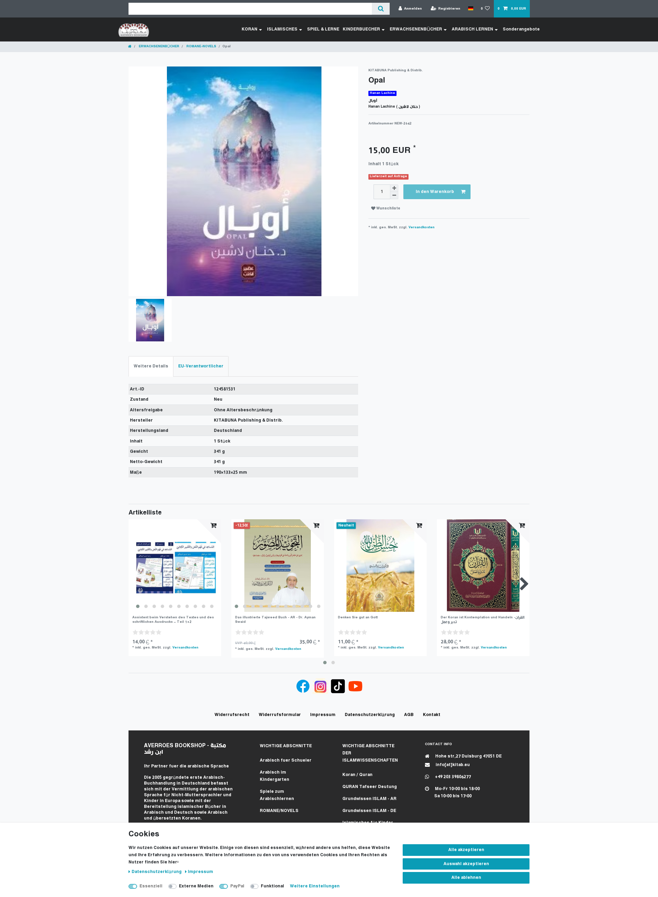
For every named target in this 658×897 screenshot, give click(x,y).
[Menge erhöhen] (394, 188)
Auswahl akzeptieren (466, 863)
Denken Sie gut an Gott (358, 617)
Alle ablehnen (466, 877)
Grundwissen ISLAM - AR (369, 798)
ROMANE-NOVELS (200, 46)
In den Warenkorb (435, 191)
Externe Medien (196, 886)
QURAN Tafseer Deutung (369, 786)
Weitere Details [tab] (151, 366)
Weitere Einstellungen (315, 886)
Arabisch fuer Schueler (286, 760)
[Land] (470, 8)
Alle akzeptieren (466, 849)
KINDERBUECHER (361, 29)
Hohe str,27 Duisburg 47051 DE (468, 756)
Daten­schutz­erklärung (157, 871)
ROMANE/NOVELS (279, 810)
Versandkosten (422, 227)
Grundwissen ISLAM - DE (369, 810)
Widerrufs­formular (280, 714)
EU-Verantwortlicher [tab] (200, 366)
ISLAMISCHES (282, 29)
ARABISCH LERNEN (472, 29)
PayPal (237, 886)
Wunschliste (387, 208)
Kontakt (431, 714)
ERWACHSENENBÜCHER (416, 29)
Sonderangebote (521, 29)
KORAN (249, 29)
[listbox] (175, 565)
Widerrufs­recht (232, 714)
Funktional (272, 886)
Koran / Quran (357, 774)
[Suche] (380, 9)
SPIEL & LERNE (323, 29)
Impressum (200, 871)
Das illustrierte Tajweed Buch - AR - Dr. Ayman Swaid (275, 619)
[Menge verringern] (394, 195)
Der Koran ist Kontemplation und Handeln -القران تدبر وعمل (482, 619)
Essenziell (150, 886)
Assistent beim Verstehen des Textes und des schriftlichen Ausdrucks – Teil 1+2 (173, 619)
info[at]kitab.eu (452, 764)
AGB (409, 714)
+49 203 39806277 (452, 776)
